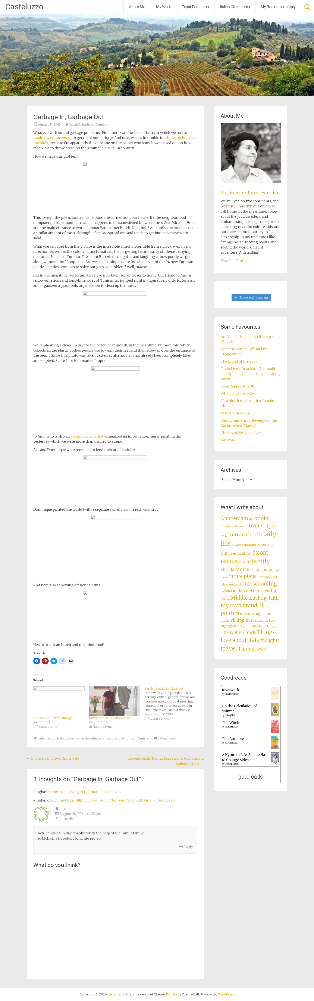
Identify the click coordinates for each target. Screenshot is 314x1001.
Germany (263, 577)
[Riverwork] (275, 699)
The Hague (271, 626)
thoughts (270, 640)
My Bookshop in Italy (278, 6)
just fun (270, 590)
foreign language (263, 569)
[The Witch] (275, 731)
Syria (244, 625)
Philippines (241, 620)
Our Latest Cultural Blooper (53, 718)
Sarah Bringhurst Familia (88, 124)
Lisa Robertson (232, 694)
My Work (163, 6)
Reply (188, 846)
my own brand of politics (117, 738)
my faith (270, 598)
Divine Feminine (243, 545)
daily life (66, 738)
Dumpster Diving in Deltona (110, 718)
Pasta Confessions (236, 413)
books (261, 518)
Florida (227, 569)
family (261, 561)
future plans (242, 576)
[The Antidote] (275, 747)
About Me (137, 6)
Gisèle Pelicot (231, 764)
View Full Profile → (236, 261)
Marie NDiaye (231, 726)
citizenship (258, 525)
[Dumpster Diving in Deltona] (114, 701)
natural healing (250, 614)
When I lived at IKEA (237, 393)
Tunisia (142, 738)
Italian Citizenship (235, 6)
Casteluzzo (24, 6)
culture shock (49, 738)
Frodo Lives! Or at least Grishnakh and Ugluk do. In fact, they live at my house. (250, 374)
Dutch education (236, 553)
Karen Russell (231, 742)
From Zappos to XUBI (238, 386)
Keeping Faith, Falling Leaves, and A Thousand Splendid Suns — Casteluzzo (112, 800)
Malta (225, 598)
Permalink (68, 819)
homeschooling (86, 738)
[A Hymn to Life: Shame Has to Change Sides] (275, 763)
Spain (273, 620)
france (224, 577)
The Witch (230, 722)
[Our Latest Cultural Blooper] (59, 701)
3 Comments (167, 738)
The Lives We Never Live (241, 433)
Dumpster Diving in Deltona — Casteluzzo (85, 792)
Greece (233, 584)
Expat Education (195, 6)
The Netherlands (238, 632)
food (240, 569)
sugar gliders (230, 626)
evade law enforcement (52, 138)
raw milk (260, 620)
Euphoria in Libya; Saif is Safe (53, 758)
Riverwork (230, 690)
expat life (244, 562)
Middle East (245, 597)
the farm (257, 626)
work (261, 649)
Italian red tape (247, 590)
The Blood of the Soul (239, 361)
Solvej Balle (230, 715)
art (251, 519)
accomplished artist (87, 436)
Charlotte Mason (232, 526)
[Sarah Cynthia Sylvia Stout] (172, 703)
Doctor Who (265, 545)
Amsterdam (234, 518)
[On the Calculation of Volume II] (275, 715)
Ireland (226, 591)
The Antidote (233, 738)
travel (229, 648)
